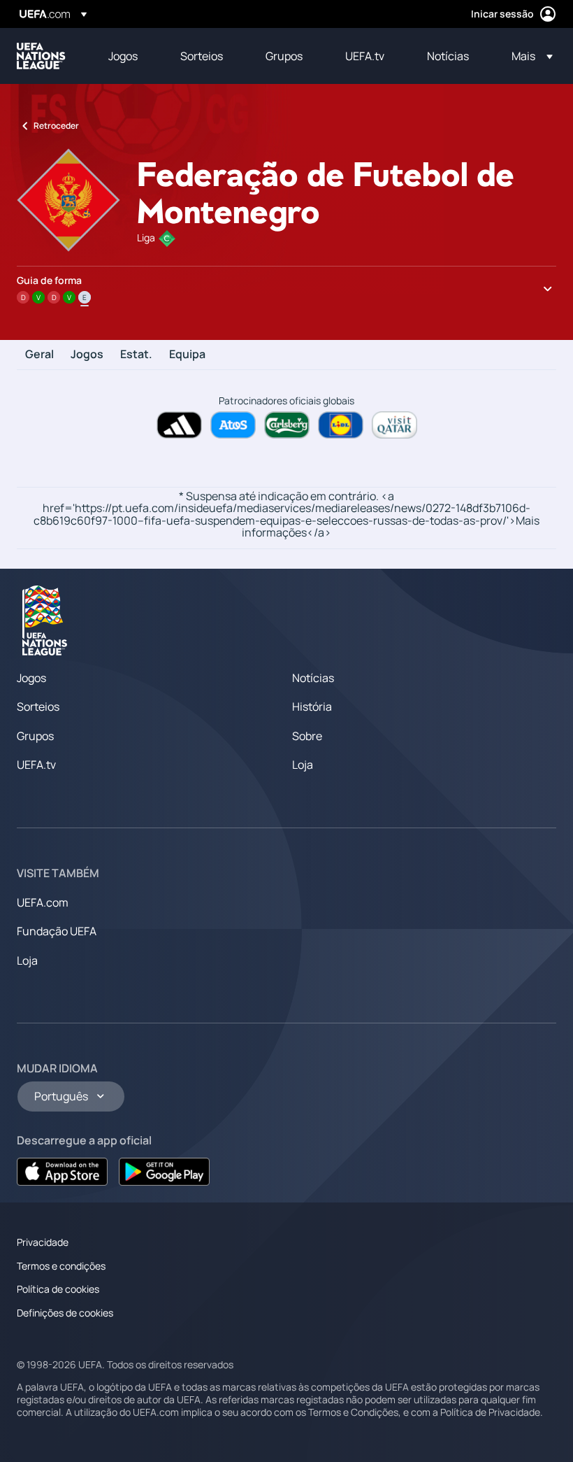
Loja (302, 764)
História (312, 706)
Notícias (313, 678)
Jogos (87, 354)
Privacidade (42, 1242)
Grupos (35, 736)
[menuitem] (126, 56)
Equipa (187, 354)
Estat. (136, 354)
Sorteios (38, 706)
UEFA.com (42, 902)
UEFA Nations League (41, 56)
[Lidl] (340, 425)
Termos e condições (61, 1265)
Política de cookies (58, 1289)
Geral (39, 354)
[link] (123, 56)
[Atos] (233, 425)
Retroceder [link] (56, 126)
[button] (527, 56)
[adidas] (179, 425)
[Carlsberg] (287, 425)
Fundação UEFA (56, 931)
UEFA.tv (36, 764)
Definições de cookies (65, 1312)
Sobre (307, 736)
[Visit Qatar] (394, 425)
